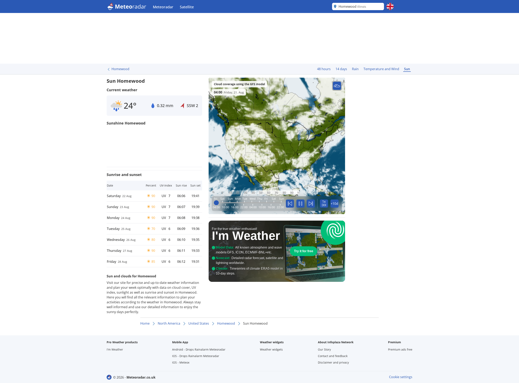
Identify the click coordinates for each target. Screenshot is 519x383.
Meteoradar (163, 6)
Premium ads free (400, 349)
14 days (341, 69)
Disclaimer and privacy (333, 362)
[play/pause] (300, 204)
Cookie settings (400, 377)
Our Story (324, 349)
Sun (407, 69)
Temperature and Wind (381, 69)
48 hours (324, 69)
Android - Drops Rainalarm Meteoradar (198, 349)
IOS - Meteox (180, 362)
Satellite (187, 6)
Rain (355, 69)
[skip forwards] (311, 204)
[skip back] (290, 204)
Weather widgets (271, 349)
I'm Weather (115, 349)
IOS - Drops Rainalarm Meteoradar (195, 356)
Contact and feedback (332, 356)
